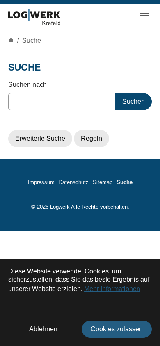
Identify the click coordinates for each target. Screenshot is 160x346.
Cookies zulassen (117, 329)
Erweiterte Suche (40, 138)
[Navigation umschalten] (145, 16)
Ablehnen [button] (43, 329)
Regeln (91, 138)
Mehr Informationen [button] (112, 288)
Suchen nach (27, 84)
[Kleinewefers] (34, 15)
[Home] (11, 40)
